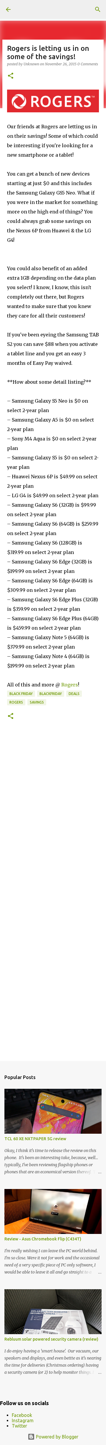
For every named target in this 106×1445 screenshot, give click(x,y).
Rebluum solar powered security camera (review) (51, 1339)
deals (74, 694)
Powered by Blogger (56, 1436)
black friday (21, 694)
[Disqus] (53, 814)
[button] (10, 76)
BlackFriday (50, 694)
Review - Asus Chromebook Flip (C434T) (42, 1239)
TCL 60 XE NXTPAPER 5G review (35, 1138)
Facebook (22, 1415)
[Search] (97, 9)
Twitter (19, 1425)
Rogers (69, 685)
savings (37, 702)
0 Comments (87, 64)
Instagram (23, 1420)
